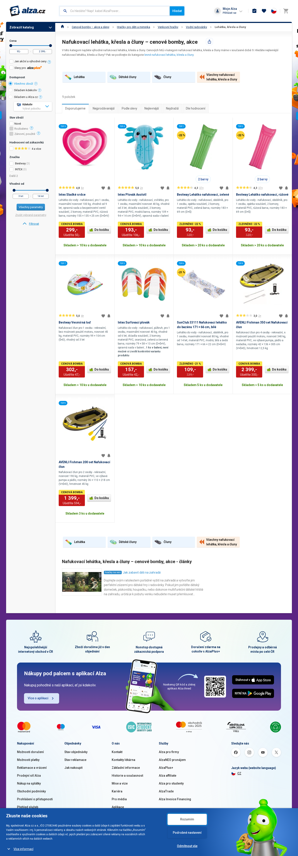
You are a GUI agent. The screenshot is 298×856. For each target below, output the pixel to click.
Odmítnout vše (187, 846)
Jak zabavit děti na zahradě (142, 572)
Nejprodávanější (104, 108)
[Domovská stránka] (62, 27)
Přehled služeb (27, 807)
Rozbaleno (21, 128)
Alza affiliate (167, 775)
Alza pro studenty (171, 783)
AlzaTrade (166, 791)
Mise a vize (120, 783)
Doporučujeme (75, 108)
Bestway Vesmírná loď (75, 322)
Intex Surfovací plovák (134, 322)
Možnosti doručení (30, 752)
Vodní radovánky (196, 27)
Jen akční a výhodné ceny (30, 61)
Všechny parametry (31, 207)
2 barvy (203, 179)
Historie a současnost (127, 775)
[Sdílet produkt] (209, 41)
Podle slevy (129, 108)
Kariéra (117, 791)
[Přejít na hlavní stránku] (28, 10)
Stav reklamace (75, 760)
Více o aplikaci (38, 698)
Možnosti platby (28, 760)
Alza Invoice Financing (175, 799)
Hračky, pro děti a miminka (133, 27)
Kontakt (117, 752)
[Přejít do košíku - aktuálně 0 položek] (285, 11)
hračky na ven (113, 572)
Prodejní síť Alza (29, 775)
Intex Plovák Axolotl (132, 194)
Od (10, 45)
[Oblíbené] (264, 11)
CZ (239, 773)
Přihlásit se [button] (229, 12)
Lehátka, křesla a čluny (230, 27)
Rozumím (187, 819)
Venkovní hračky (168, 27)
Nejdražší (172, 108)
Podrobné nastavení (187, 832)
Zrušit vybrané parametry (30, 215)
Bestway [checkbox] (20, 163)
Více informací (23, 849)
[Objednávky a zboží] (254, 11)
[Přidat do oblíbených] (103, 188)
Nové (17, 123)
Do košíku (101, 229)
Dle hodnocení (195, 108)
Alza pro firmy (169, 752)
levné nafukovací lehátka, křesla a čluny (169, 54)
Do (50, 45)
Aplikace (118, 807)
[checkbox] (30, 61)
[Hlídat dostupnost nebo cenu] (109, 188)
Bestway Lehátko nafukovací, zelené (203, 194)
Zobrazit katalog (21, 27)
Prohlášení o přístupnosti (35, 799)
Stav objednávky (75, 752)
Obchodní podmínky (31, 791)
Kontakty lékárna (123, 760)
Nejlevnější (151, 108)
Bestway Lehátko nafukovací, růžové (262, 194)
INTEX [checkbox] (18, 169)
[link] (30, 224)
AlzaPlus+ (166, 767)
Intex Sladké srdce (72, 194)
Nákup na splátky (29, 783)
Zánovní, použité (24, 134)
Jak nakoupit (73, 767)
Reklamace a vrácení (32, 767)
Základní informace (126, 767)
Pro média (119, 799)
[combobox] (115, 11)
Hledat (177, 11)
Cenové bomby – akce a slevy (90, 27)
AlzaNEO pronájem (172, 760)
